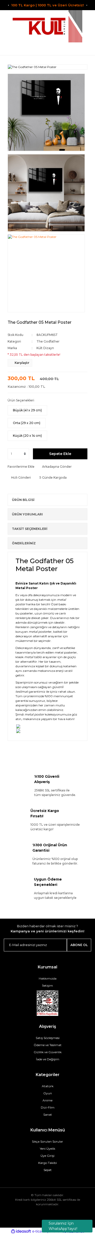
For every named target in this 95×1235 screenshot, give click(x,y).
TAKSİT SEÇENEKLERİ (29, 529)
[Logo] (48, 26)
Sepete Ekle (60, 453)
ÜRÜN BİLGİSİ (23, 500)
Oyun (47, 1093)
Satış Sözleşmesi (48, 1038)
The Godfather (48, 341)
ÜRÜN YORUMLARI (27, 514)
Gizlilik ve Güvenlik (48, 1052)
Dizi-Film (47, 1107)
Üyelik (47, 48)
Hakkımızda (47, 978)
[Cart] (85, 48)
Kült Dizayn (45, 348)
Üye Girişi (47, 1156)
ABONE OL (79, 945)
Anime (47, 1100)
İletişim (47, 985)
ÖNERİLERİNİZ (24, 543)
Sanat (47, 1114)
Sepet (48, 1170)
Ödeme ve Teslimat (48, 1045)
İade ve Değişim (47, 1059)
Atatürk (47, 1086)
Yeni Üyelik (47, 1148)
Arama (9, 48)
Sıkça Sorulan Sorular (47, 1141)
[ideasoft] (21, 1231)
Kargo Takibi (47, 1163)
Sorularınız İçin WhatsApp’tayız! (63, 1226)
